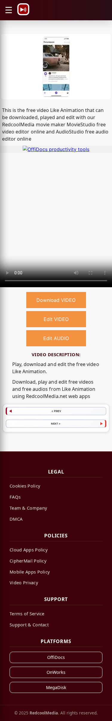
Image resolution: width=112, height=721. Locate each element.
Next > (55, 423)
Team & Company (28, 508)
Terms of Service (27, 614)
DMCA (16, 519)
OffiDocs (56, 657)
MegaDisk (56, 687)
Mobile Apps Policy (30, 572)
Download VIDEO (56, 300)
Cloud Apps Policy (29, 550)
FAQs (15, 497)
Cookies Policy (25, 486)
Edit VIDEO (56, 319)
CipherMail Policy (28, 561)
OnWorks (56, 672)
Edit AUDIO (56, 338)
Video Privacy (24, 582)
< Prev (56, 411)
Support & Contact (29, 625)
